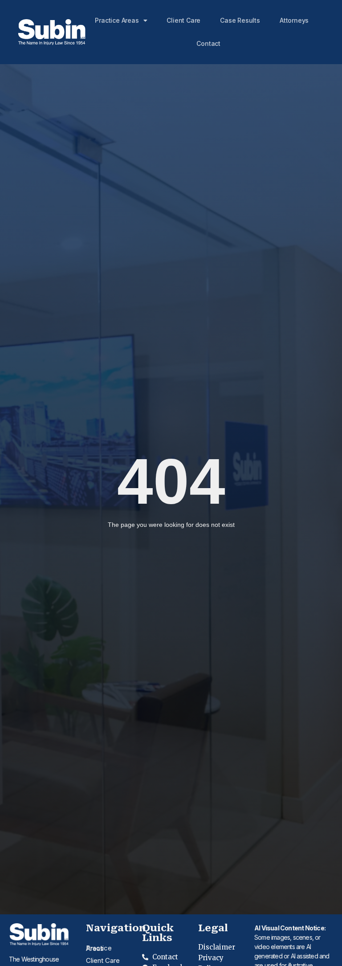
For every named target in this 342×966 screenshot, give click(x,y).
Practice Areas (116, 20)
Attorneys (294, 20)
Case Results (240, 20)
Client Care (183, 20)
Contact (208, 43)
